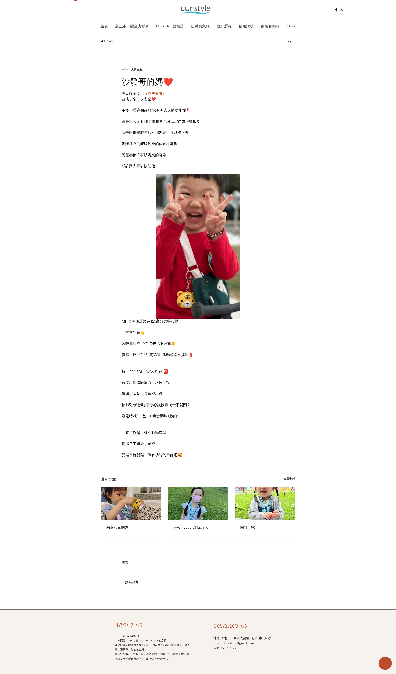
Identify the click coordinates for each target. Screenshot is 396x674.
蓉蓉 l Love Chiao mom (192, 527)
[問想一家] (265, 503)
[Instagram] (342, 9)
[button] (290, 41)
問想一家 (247, 527)
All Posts (107, 41)
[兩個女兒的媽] (131, 503)
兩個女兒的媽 (117, 527)
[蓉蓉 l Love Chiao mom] (198, 503)
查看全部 (289, 479)
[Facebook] (336, 9)
